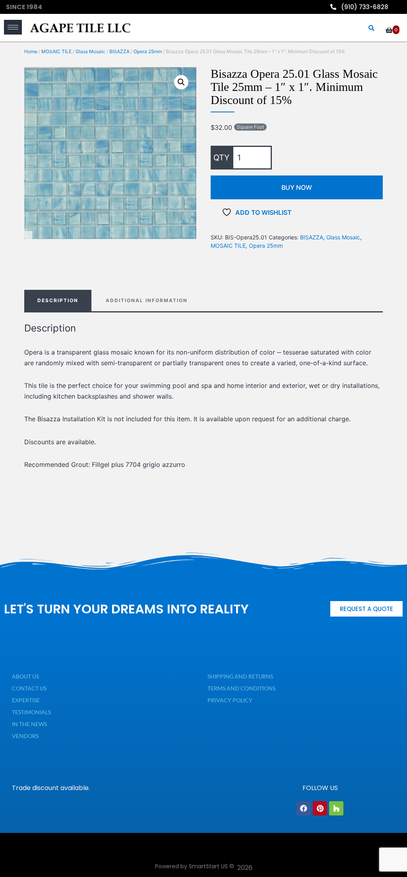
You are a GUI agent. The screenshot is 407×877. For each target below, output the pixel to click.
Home (30, 51)
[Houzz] (336, 808)
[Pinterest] (320, 808)
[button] (181, 82)
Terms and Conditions (241, 688)
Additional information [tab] (147, 300)
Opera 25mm (148, 51)
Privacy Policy (229, 700)
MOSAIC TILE (56, 51)
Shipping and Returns (240, 676)
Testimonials (31, 712)
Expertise (26, 700)
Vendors (25, 735)
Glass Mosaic (90, 51)
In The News (29, 724)
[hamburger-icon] (13, 27)
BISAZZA (119, 51)
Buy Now (296, 187)
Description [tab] (57, 300)
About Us (25, 676)
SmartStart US (208, 866)
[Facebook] (304, 808)
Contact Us (29, 688)
